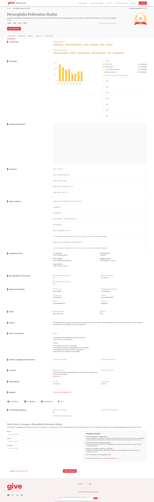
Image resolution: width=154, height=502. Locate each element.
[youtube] (8, 495)
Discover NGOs (83, 3)
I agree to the (18, 471)
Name (9, 431)
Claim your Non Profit (121, 3)
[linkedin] (17, 495)
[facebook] (13, 495)
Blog (90, 484)
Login (143, 3)
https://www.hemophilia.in (62, 392)
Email (9, 438)
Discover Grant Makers (97, 3)
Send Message (14, 29)
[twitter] (22, 495)
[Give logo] (41, 486)
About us (133, 3)
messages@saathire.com (110, 458)
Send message (70, 471)
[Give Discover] (16, 3)
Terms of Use (23, 471)
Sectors (109, 3)
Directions (56, 376)
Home (9, 8)
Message (10, 445)
